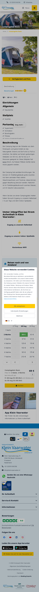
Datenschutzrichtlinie (10, 299)
